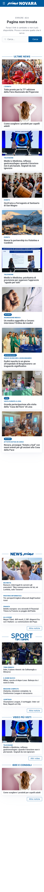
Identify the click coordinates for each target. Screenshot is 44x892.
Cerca (35, 39)
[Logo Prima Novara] (22, 3)
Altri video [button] (35, 758)
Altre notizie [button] (34, 628)
